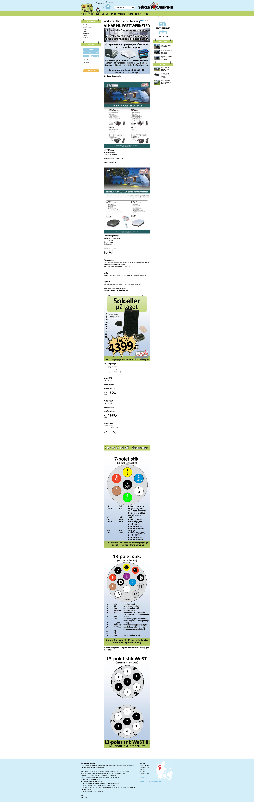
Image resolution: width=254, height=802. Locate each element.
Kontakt (138, 14)
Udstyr (130, 14)
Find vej (142, 777)
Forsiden (85, 25)
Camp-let (105, 14)
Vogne (91, 14)
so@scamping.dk (144, 773)
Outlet (146, 14)
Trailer (113, 14)
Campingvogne (87, 27)
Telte (97, 14)
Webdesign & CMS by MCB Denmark (150, 781)
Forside (83, 14)
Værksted (121, 14)
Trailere (85, 31)
